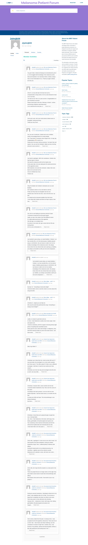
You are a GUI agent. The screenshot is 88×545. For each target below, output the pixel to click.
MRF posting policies (72, 74)
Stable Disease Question (67, 108)
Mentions (33, 52)
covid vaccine (65, 94)
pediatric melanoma (66, 128)
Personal (27, 52)
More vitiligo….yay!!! (48, 281)
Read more (48, 106)
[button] (73, 2)
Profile (17, 53)
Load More (42, 536)
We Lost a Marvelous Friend (50, 67)
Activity (12, 53)
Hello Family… (65, 90)
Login (81, 2)
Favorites (39, 52)
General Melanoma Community (42, 69)
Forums (12, 55)
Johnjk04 (34, 67)
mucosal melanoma (67, 121)
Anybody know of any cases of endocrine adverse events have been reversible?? (70, 101)
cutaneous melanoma (67, 117)
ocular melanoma (66, 124)
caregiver (65, 119)
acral (64, 126)
